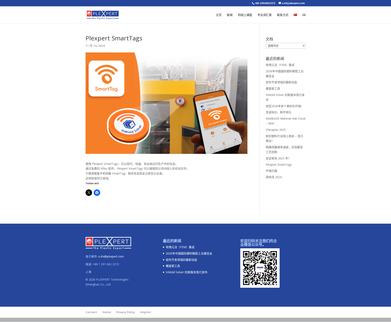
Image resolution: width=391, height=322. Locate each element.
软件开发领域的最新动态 (281, 82)
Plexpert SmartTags (279, 165)
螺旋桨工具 (273, 88)
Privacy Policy (125, 312)
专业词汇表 (264, 15)
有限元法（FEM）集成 (280, 65)
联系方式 (282, 15)
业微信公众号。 (253, 244)
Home (106, 312)
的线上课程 (245, 15)
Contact (91, 312)
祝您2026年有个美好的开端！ (285, 106)
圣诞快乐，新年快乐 (278, 112)
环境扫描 (271, 171)
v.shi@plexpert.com (111, 256)
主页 (219, 15)
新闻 (230, 15)
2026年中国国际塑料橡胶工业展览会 (189, 253)
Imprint (145, 312)
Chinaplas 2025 (276, 130)
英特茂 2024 (274, 177)
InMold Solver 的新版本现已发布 (187, 272)
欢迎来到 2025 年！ (278, 158)
